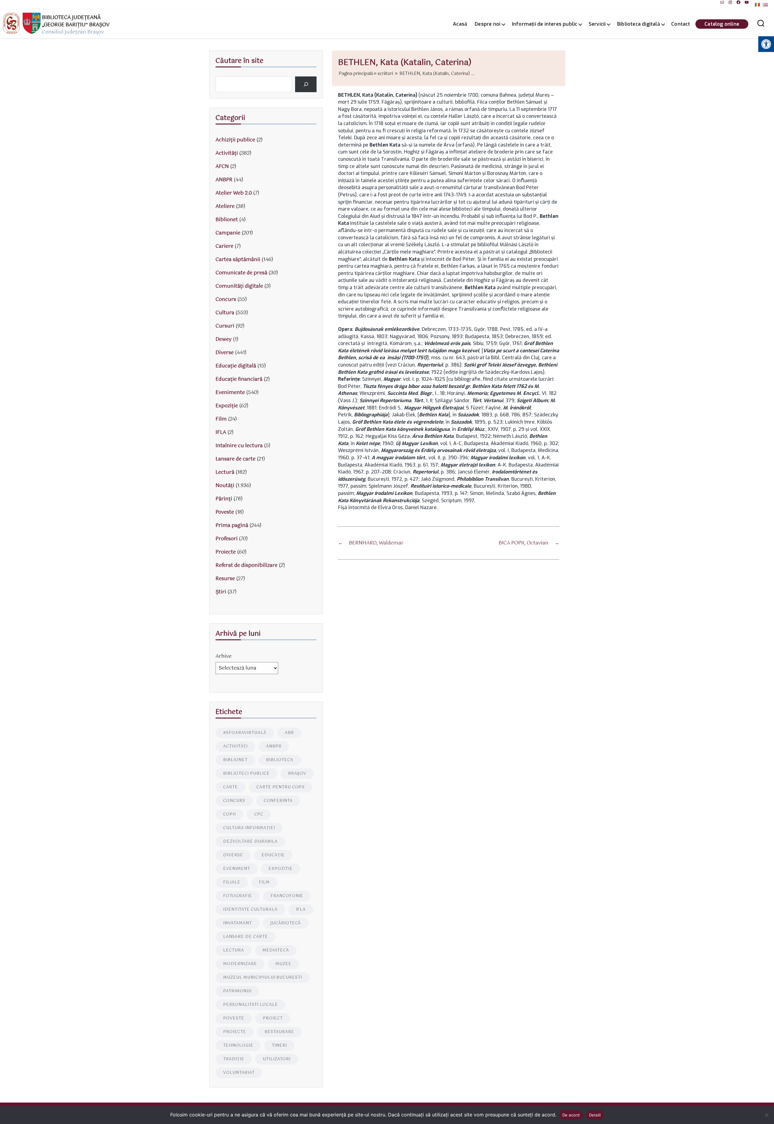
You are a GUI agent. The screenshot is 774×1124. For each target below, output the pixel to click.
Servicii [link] (597, 24)
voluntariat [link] (239, 1073)
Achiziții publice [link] (235, 140)
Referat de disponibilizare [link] (247, 565)
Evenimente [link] (230, 393)
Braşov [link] (297, 773)
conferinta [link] (278, 801)
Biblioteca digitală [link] (638, 24)
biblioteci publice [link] (246, 773)
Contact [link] (680, 24)
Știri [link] (221, 592)
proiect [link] (273, 1018)
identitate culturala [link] (250, 909)
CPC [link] (258, 814)
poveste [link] (233, 1018)
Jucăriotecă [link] (285, 923)
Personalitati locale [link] (250, 1005)
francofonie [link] (287, 896)
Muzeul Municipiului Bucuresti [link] (262, 977)
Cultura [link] (225, 313)
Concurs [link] (226, 300)
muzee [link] (283, 964)
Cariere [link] (224, 246)
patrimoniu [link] (237, 991)
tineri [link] (279, 1045)
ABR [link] (289, 733)
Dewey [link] (224, 339)
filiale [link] (231, 882)
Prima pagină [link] (232, 526)
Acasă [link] (460, 24)
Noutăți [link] (225, 486)
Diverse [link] (225, 353)
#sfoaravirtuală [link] (244, 733)
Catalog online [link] (721, 24)
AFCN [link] (222, 167)
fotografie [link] (237, 896)
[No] (766, 1115)
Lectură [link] (225, 472)
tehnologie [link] (238, 1045)
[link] (722, 2)
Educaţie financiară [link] (239, 379)
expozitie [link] (280, 869)
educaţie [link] (273, 855)
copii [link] (229, 814)
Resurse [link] (225, 579)
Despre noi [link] (487, 24)
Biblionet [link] (227, 220)
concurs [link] (234, 801)
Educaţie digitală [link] (236, 366)
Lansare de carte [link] (235, 459)
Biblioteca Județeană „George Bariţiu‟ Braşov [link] (75, 21)
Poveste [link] (225, 512)
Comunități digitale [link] (239, 286)
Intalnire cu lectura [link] (239, 446)
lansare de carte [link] (245, 937)
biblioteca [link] (279, 760)
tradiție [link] (233, 1059)
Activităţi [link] (227, 153)
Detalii (595, 1115)
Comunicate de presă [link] (241, 273)
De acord (571, 1115)
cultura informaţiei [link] (249, 828)
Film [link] (221, 419)
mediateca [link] (275, 950)
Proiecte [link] (226, 552)
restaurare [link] (279, 1032)
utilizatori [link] (277, 1059)
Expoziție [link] (227, 406)
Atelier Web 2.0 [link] (234, 193)
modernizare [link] (240, 964)
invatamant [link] (237, 923)
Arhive (224, 656)
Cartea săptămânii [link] (238, 260)
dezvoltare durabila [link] (250, 841)
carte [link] (230, 787)
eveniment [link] (236, 869)
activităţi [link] (235, 746)
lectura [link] (233, 950)
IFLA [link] (221, 432)
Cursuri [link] (225, 326)
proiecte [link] (234, 1032)
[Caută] (306, 84)
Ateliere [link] (225, 206)
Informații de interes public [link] (544, 24)
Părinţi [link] (224, 499)
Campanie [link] (228, 233)
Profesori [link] (227, 539)
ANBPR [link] (224, 180)
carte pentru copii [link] (280, 787)
